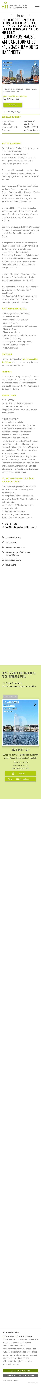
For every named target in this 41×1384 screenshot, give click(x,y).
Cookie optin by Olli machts (33, 1382)
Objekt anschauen (23, 779)
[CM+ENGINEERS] (14, 5)
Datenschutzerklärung (10, 1380)
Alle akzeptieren (20, 1371)
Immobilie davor (13, 15)
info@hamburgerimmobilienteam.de (21, 527)
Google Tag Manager (25, 1337)
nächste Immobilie (27, 15)
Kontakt (14, 105)
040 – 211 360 (11, 524)
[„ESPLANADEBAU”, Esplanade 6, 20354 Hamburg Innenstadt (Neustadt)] (20, 743)
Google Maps (9, 1337)
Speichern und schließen (20, 1376)
